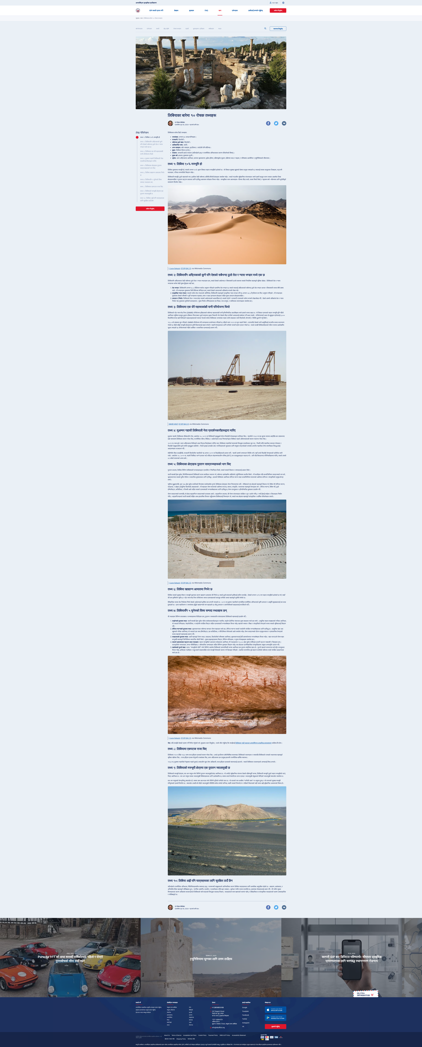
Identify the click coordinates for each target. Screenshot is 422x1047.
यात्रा (219, 29)
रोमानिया (169, 1012)
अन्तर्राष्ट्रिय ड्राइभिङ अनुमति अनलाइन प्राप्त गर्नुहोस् (148, 1007)
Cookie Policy (202, 1035)
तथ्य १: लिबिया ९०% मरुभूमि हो (150, 137)
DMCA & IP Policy (225, 1035)
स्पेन (190, 1007)
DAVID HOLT (173, 424)
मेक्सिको (191, 1010)
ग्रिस (168, 1020)
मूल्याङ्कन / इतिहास (198, 29)
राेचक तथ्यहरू (177, 29)
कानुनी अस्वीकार (140, 1044)
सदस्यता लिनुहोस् (278, 29)
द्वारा (180, 122)
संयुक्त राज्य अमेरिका (172, 1007)
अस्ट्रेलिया (169, 1017)
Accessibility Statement (239, 1035)
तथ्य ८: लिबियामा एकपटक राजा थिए (151, 187)
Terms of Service (176, 1035)
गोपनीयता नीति (191, 1039)
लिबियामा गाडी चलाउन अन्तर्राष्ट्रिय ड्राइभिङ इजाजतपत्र (254, 743)
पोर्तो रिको (169, 1022)
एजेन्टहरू (235, 10)
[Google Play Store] (275, 1018)
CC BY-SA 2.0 (184, 424)
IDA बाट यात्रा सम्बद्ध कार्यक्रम (143, 1012)
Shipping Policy (181, 1039)
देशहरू (176, 10)
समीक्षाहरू (211, 29)
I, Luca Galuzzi (174, 268)
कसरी (157, 29)
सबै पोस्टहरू (139, 29)
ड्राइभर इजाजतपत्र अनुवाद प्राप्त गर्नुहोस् (146, 1010)
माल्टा (168, 1025)
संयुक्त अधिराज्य (171, 1010)
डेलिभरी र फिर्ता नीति (170, 1039)
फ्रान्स (190, 1015)
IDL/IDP (166, 29)
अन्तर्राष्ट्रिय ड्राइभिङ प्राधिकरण (146, 3)
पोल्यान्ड (191, 1025)
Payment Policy (213, 1035)
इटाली (190, 1012)
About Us (167, 1035)
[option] (70, 957)
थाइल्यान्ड (191, 1017)
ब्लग (220, 10)
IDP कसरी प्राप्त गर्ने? (156, 10)
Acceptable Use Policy (189, 1035)
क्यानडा (191, 1020)
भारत (190, 1022)
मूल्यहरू (191, 10)
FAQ (206, 10)
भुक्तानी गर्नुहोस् (275, 1026)
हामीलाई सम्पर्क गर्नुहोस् (255, 10)
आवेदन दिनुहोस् (278, 10)
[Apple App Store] (275, 1009)
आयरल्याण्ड (169, 1015)
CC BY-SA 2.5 (186, 268)
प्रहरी (187, 29)
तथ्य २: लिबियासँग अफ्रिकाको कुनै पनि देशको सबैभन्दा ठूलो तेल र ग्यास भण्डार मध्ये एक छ (151, 144)
